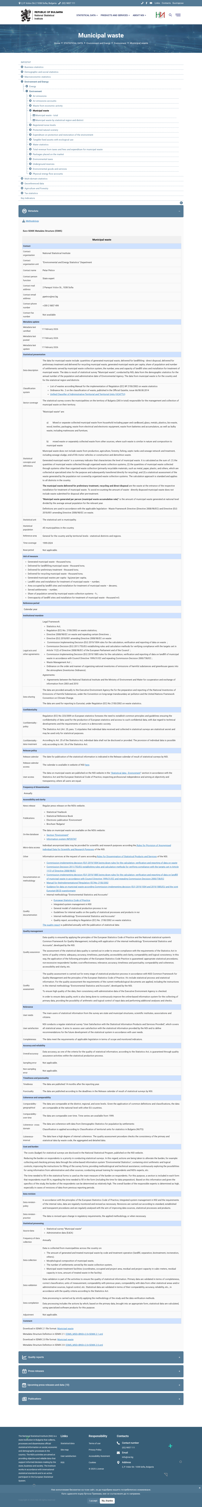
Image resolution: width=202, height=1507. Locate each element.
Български (178, 3)
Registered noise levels (44, 125)
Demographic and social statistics (41, 72)
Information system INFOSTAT (62, 839)
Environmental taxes (43, 159)
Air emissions (40, 96)
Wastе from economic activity (48, 105)
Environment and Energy (98, 43)
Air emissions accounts (44, 101)
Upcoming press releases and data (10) (48, 1385)
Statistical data (68, 1443)
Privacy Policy (95, 1450)
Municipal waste (41, 110)
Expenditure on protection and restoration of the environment (63, 135)
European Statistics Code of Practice (72, 900)
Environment (120, 43)
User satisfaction (68, 1456)
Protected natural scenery (45, 130)
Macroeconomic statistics (38, 77)
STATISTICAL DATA (86, 15)
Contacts (166, 3)
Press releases (36, 1371)
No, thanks (107, 1500)
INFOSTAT (26, 62)
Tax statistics (31, 193)
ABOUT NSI (139, 15)
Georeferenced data (34, 183)
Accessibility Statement (99, 1456)
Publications (34, 1399)
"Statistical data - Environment (125, 773)
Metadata (33, 211)
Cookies (92, 1462)
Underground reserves (43, 164)
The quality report (51, 925)
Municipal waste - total (46, 115)
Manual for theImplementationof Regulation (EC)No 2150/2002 (77, 882)
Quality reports (36, 1357)
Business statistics (34, 67)
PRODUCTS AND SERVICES (114, 15)
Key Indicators (28, 198)
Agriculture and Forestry (36, 188)
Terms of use (94, 1443)
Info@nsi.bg (127, 1457)
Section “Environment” (58, 835)
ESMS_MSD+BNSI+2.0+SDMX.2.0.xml (84, 1345)
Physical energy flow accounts (48, 174)
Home (57, 43)
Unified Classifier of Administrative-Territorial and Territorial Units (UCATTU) (87, 394)
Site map (65, 1450)
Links (157, 3)
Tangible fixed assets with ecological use (53, 139)
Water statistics (41, 144)
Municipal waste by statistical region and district (59, 120)
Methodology (32, 221)
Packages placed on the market (48, 154)
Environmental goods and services (50, 169)
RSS (62, 1462)
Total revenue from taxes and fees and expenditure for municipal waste (68, 149)
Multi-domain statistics (36, 178)
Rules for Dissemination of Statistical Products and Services (127, 856)
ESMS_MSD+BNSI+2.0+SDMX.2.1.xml (84, 1334)
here (87, 765)
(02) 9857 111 (68, 3)
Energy (32, 86)
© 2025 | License (96, 1469)
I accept (93, 1500)
